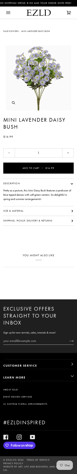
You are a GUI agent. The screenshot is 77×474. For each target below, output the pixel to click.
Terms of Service (38, 460)
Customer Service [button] (20, 365)
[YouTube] (32, 437)
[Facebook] (5, 437)
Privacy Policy (13, 463)
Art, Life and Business (33, 466)
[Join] (68, 340)
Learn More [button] (14, 377)
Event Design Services (17, 396)
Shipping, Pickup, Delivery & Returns (27, 220)
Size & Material (13, 210)
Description (11, 183)
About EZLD (10, 389)
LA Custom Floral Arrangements (25, 404)
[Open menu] (12, 13)
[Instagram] (19, 437)
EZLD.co (11, 460)
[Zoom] (38, 78)
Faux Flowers (11, 31)
